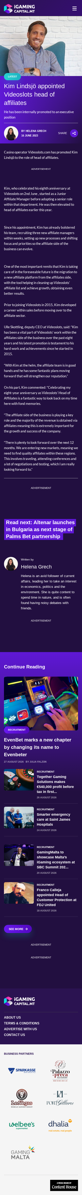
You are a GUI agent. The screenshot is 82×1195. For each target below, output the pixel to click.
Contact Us (14, 1035)
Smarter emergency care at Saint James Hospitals (53, 819)
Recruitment (16, 729)
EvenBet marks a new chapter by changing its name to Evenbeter (37, 747)
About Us (12, 1017)
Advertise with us (20, 1029)
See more (16, 929)
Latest (12, 76)
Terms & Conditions (21, 1023)
